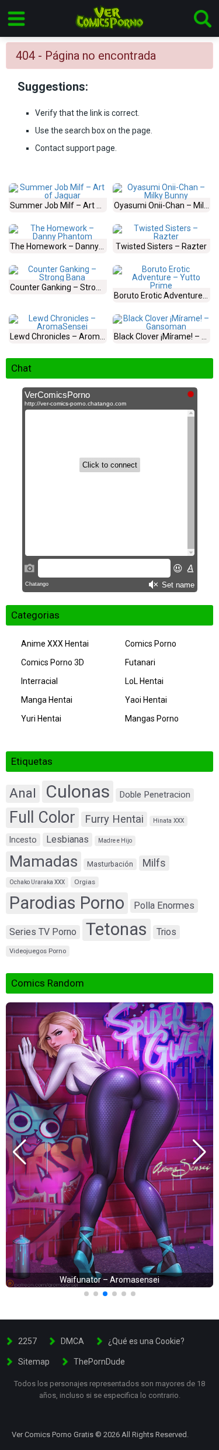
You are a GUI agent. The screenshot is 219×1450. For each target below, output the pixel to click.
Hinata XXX (168, 820)
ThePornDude (99, 1361)
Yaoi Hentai (146, 700)
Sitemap (34, 1361)
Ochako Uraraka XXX (37, 882)
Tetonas (116, 929)
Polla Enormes (164, 905)
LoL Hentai (144, 681)
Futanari (140, 662)
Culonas (78, 791)
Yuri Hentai (41, 718)
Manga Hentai (46, 700)
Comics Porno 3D (52, 662)
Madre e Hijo (115, 840)
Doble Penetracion (154, 794)
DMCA (72, 1341)
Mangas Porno (152, 718)
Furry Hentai (114, 819)
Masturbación (110, 864)
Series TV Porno (43, 931)
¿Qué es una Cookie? (146, 1341)
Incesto (23, 839)
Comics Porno (150, 643)
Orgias (84, 882)
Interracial (39, 681)
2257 (27, 1341)
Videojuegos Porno (37, 951)
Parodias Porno (66, 903)
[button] (19, 1152)
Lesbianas (67, 839)
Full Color (42, 817)
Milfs (154, 863)
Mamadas (43, 861)
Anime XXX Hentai (55, 643)
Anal (22, 793)
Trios (166, 931)
